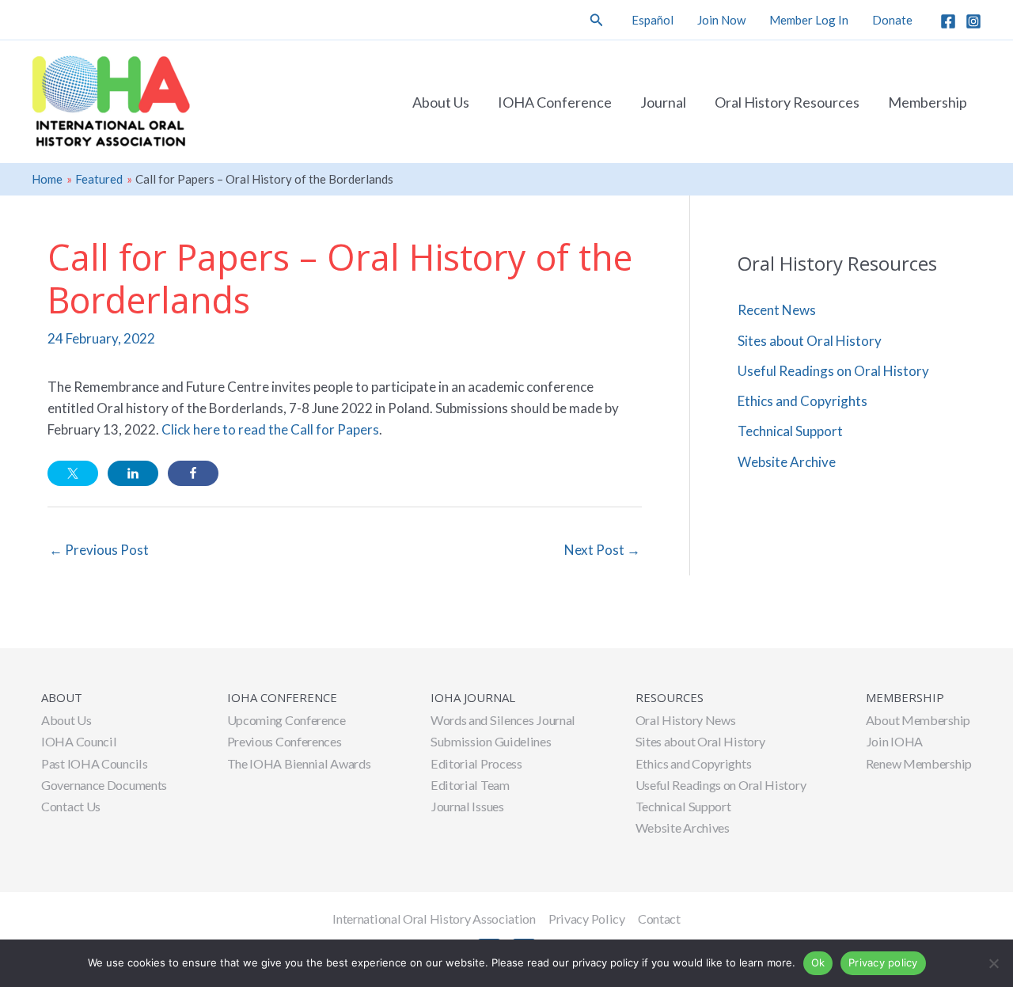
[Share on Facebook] (193, 473)
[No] (993, 963)
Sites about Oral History (810, 340)
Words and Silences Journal (503, 719)
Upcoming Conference (286, 719)
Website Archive (787, 462)
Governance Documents (104, 784)
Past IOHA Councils (94, 763)
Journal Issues (467, 806)
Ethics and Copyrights (802, 401)
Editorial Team (470, 784)
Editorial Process (476, 763)
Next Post (602, 549)
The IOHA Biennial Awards (299, 763)
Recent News (777, 310)
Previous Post (99, 549)
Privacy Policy (586, 918)
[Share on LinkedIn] (133, 473)
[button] (597, 20)
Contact (659, 918)
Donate (892, 20)
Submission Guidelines (491, 741)
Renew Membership (919, 763)
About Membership (918, 719)
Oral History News (685, 719)
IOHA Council (78, 741)
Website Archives (682, 827)
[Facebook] (948, 21)
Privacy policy (883, 962)
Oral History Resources (787, 102)
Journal (663, 102)
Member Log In (808, 20)
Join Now (721, 20)
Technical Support (790, 431)
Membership (927, 102)
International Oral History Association (434, 918)
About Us (440, 102)
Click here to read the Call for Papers (270, 429)
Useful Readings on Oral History (833, 371)
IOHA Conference (555, 102)
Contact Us (71, 806)
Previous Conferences (284, 741)
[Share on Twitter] (72, 473)
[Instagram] (973, 21)
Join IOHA (894, 741)
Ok (818, 962)
